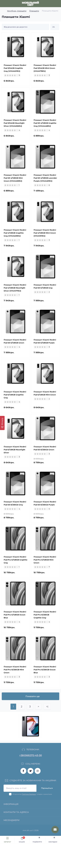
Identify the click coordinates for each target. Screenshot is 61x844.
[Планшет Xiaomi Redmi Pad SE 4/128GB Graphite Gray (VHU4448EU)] (45, 102)
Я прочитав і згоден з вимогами (32, 794)
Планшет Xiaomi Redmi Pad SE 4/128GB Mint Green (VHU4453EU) (15, 178)
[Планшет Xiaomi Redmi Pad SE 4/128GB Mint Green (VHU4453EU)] (15, 157)
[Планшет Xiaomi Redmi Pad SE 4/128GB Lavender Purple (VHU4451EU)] (45, 157)
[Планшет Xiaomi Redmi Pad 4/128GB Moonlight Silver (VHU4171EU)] (15, 267)
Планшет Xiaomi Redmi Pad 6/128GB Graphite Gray (15, 395)
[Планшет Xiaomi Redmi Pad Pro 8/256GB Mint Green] (15, 648)
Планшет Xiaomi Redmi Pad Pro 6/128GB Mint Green (45, 560)
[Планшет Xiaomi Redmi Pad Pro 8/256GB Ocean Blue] (45, 648)
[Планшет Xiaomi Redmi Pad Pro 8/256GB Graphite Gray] (45, 593)
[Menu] (3, 3)
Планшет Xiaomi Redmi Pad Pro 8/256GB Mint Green (15, 670)
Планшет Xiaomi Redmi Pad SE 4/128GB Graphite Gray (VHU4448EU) (45, 123)
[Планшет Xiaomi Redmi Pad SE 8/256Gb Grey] (15, 483)
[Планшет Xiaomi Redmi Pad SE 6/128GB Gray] (45, 267)
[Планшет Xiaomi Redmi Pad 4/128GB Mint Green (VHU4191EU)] (45, 212)
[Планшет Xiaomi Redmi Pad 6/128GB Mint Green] (45, 373)
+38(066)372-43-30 (30, 755)
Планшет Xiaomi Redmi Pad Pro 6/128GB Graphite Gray (15, 560)
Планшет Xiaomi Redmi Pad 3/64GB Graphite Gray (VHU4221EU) (15, 68)
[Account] (57, 3)
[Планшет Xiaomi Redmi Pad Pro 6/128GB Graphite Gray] (15, 538)
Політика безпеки (29, 794)
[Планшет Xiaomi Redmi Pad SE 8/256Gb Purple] (45, 483)
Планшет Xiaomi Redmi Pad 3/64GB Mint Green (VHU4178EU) (45, 68)
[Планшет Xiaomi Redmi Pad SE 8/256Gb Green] (45, 428)
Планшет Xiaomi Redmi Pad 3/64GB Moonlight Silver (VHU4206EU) (15, 123)
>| (47, 706)
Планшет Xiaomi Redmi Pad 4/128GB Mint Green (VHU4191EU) (45, 233)
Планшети (34, 11)
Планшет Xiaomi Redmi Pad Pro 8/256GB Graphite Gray (45, 615)
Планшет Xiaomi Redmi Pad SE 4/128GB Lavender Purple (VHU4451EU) (45, 178)
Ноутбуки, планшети (16, 11)
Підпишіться (47, 788)
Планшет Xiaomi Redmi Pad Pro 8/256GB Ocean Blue (45, 670)
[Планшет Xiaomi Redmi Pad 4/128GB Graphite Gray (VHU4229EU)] (15, 212)
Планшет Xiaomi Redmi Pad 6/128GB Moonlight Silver (15, 450)
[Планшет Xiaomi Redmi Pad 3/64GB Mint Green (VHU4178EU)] (45, 47)
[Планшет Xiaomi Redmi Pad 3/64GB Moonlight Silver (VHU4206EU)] (15, 102)
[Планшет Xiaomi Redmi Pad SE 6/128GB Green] (15, 321)
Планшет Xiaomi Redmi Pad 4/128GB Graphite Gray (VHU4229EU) (15, 233)
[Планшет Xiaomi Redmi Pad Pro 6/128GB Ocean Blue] (15, 593)
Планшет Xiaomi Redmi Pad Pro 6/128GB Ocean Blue (15, 615)
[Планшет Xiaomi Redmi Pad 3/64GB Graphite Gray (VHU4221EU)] (15, 47)
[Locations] (52, 3)
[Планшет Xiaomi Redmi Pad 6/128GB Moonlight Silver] (15, 428)
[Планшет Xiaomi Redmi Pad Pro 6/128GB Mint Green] (45, 538)
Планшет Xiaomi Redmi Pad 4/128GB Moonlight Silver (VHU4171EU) (15, 288)
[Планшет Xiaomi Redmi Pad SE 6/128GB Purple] (45, 321)
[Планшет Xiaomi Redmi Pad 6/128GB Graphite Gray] (15, 373)
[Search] (9, 3)
